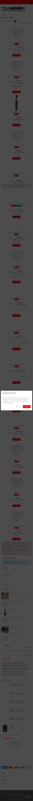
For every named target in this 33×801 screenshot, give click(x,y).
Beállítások (18, 406)
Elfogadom (27, 406)
